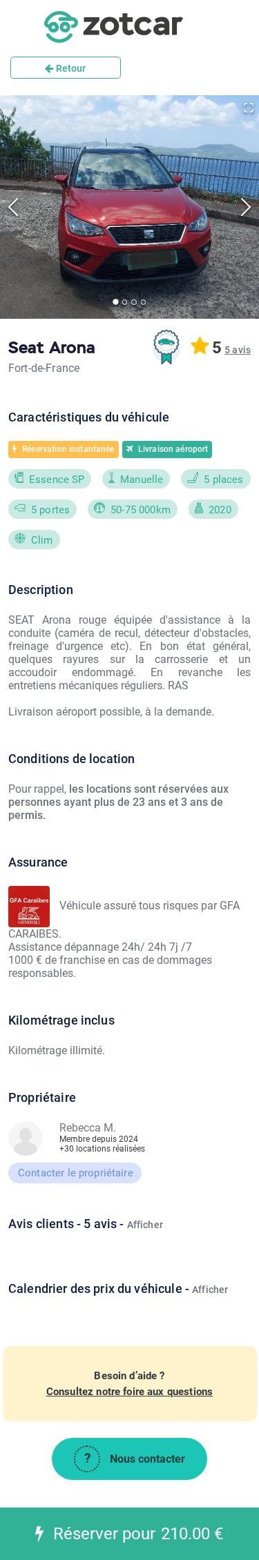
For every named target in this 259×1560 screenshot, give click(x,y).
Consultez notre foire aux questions (129, 1391)
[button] (237, 350)
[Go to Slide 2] (124, 301)
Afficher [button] (145, 1224)
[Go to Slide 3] (133, 301)
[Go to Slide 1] (116, 302)
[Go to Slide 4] (143, 301)
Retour (70, 68)
